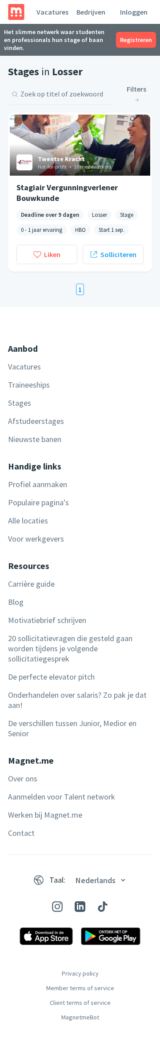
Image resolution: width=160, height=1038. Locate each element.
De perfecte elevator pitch (51, 677)
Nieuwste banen (34, 439)
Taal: (57, 880)
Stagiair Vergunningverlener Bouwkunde (67, 192)
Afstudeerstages (36, 421)
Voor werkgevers (36, 539)
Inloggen (134, 12)
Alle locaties (28, 520)
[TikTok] (102, 906)
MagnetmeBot (80, 1017)
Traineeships (29, 385)
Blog (16, 602)
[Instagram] (57, 906)
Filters (136, 89)
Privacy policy (80, 973)
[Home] (16, 12)
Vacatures (52, 12)
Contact (21, 833)
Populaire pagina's (38, 502)
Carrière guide (31, 584)
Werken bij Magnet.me (45, 815)
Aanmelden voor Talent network (61, 797)
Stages (19, 403)
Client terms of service (80, 1003)
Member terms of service (80, 988)
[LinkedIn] (80, 906)
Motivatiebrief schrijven (47, 620)
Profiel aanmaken (37, 484)
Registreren (136, 40)
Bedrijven (90, 12)
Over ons (22, 778)
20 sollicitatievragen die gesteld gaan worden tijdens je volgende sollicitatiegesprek (70, 648)
